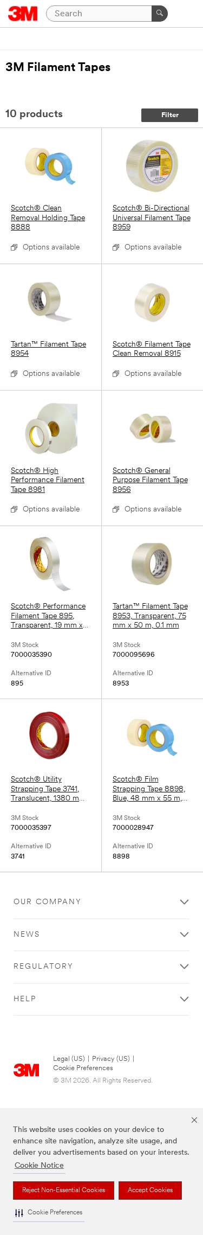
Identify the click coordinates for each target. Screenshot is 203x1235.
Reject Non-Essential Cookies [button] (63, 1190)
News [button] (27, 935)
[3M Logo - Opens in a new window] (23, 13)
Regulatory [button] (44, 967)
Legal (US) (69, 1059)
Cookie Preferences (83, 1068)
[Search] (160, 13)
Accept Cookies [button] (150, 1190)
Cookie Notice (39, 1166)
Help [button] (25, 999)
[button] (48, 1213)
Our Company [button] (48, 902)
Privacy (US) (111, 1059)
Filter (170, 115)
